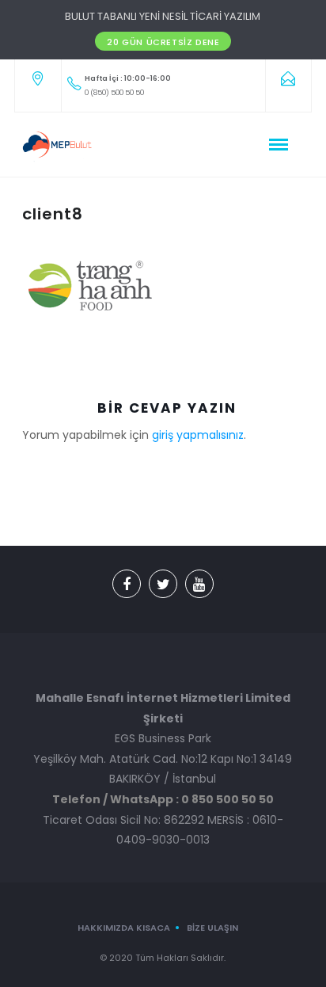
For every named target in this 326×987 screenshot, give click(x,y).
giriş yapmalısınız (198, 435)
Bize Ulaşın (212, 927)
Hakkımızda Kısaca (124, 927)
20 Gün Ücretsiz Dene (163, 42)
